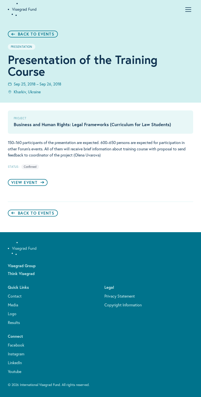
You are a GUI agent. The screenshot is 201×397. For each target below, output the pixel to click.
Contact (15, 296)
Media (13, 304)
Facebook (16, 345)
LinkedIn (15, 362)
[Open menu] (188, 9)
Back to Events (36, 33)
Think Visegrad (21, 273)
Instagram (16, 353)
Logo (12, 313)
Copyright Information (123, 304)
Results (14, 322)
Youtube (14, 371)
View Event (24, 182)
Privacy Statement (119, 296)
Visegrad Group (22, 265)
